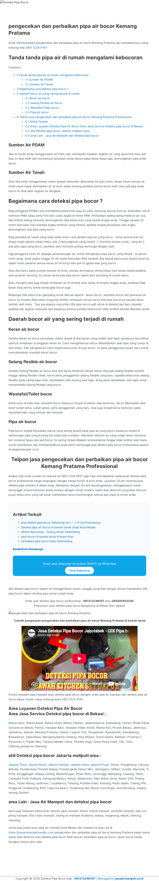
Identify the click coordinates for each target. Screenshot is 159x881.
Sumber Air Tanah (39, 84)
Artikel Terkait (36, 121)
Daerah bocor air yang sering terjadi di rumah (48, 93)
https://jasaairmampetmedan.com (31, 832)
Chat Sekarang (79, 570)
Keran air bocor (37, 98)
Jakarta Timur (17, 764)
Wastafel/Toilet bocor (42, 107)
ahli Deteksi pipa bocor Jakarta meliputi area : (58, 131)
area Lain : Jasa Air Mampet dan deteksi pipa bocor (62, 135)
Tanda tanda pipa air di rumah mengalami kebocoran (53, 75)
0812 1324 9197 (36, 47)
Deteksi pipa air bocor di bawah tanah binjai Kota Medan (58, 527)
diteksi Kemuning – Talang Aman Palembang (50, 532)
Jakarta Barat (37, 764)
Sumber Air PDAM (39, 79)
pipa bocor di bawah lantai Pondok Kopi (47, 536)
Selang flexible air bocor (43, 103)
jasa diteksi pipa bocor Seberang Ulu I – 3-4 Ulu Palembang (60, 522)
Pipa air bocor (37, 112)
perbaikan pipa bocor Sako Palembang (46, 541)
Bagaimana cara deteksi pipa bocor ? (43, 89)
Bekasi (12, 723)
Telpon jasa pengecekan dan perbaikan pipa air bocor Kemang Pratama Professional (74, 117)
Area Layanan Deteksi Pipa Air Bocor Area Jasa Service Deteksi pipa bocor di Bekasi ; (84, 126)
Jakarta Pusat (99, 764)
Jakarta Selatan (58, 764)
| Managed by (94, 878)
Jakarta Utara (80, 764)
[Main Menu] (8, 8)
